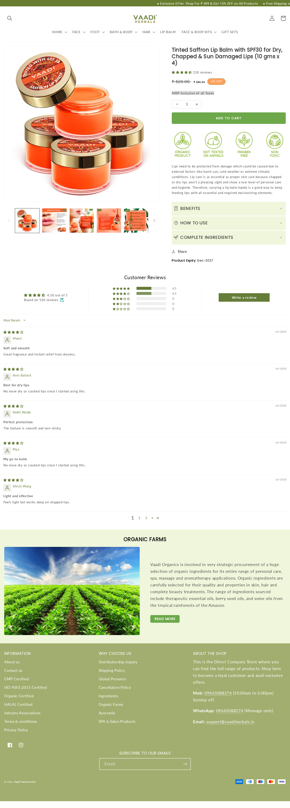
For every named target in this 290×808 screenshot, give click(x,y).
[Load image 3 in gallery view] (81, 220)
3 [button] (146, 518)
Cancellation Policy (115, 687)
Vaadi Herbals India (25, 782)
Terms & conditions (20, 721)
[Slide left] (9, 220)
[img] (13, 332)
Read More (165, 618)
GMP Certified (16, 679)
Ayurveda (107, 713)
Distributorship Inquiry (118, 662)
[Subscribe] (185, 764)
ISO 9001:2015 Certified (25, 687)
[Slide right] (154, 220)
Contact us (13, 670)
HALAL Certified (18, 704)
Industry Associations (22, 713)
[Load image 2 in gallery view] (54, 220)
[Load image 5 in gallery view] (136, 220)
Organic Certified (19, 696)
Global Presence (112, 679)
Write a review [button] (244, 297)
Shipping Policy (112, 670)
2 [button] (139, 518)
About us (12, 662)
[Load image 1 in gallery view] (27, 220)
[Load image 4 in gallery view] (109, 220)
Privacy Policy (16, 730)
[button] (9, 18)
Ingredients (108, 696)
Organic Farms (111, 704)
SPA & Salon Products (117, 721)
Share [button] (182, 251)
